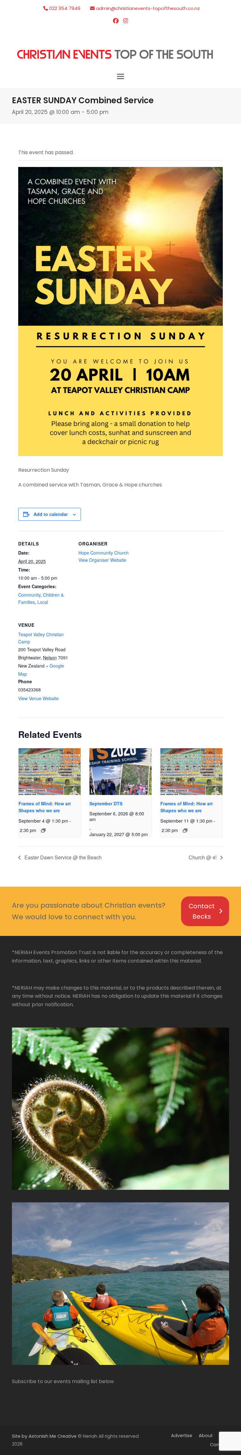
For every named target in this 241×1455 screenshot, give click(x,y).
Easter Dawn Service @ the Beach (62, 857)
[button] (120, 76)
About (206, 1435)
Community (29, 595)
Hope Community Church (103, 553)
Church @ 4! (203, 857)
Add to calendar (51, 514)
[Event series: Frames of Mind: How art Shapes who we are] (43, 830)
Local (42, 602)
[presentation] (50, 771)
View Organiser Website (102, 560)
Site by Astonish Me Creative (44, 1436)
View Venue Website (38, 698)
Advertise (181, 1435)
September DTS (105, 803)
